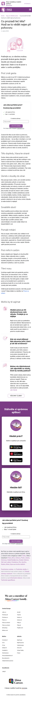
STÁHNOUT (27, 3)
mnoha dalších (20, 564)
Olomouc (4, 560)
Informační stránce (16, 578)
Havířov (24, 562)
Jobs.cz (4, 612)
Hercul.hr (19, 647)
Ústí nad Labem (6, 562)
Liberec (27, 558)
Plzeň (22, 558)
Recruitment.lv (5, 658)
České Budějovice (12, 560)
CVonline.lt (4, 640)
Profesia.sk (5, 614)
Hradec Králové (23, 560)
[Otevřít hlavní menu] (30, 10)
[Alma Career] (16, 681)
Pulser (18, 653)
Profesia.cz (5, 617)
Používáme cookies (7, 569)
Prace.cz (4, 620)
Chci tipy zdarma (16, 125)
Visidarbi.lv (5, 650)
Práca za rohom (6, 622)
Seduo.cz (19, 617)
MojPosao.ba (20, 642)
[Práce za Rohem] (6, 9)
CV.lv (3, 642)
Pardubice (15, 562)
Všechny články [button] (16, 396)
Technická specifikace (8, 580)
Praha (9, 558)
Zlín (19, 562)
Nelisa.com (5, 630)
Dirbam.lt (4, 647)
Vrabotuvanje (20, 645)
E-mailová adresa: (16, 118)
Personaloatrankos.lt (7, 655)
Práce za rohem (6, 625)
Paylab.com (20, 627)
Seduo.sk (19, 620)
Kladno (3, 564)
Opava (12, 564)
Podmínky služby (21, 569)
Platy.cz (19, 622)
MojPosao (19, 640)
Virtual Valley (20, 650)
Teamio (19, 614)
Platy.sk (19, 625)
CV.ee (3, 645)
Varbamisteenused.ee (7, 660)
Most (7, 564)
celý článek (13, 390)
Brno (13, 558)
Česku (24, 556)
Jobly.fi (4, 671)
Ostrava (17, 558)
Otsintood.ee (5, 653)
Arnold (18, 612)
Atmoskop (4, 627)
